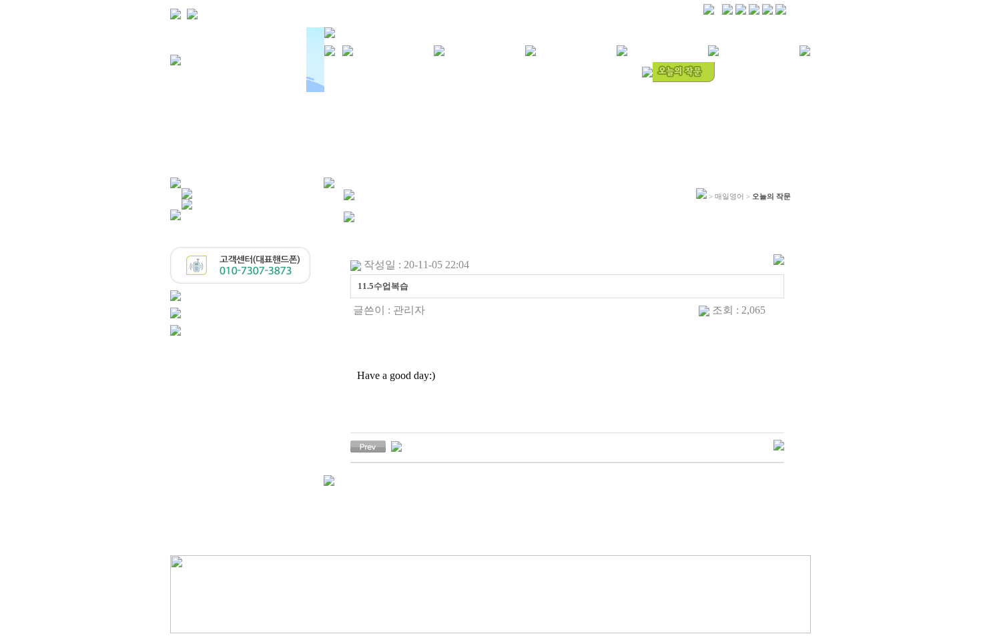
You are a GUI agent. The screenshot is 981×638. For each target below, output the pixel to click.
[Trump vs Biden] (396, 445)
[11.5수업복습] (368, 445)
